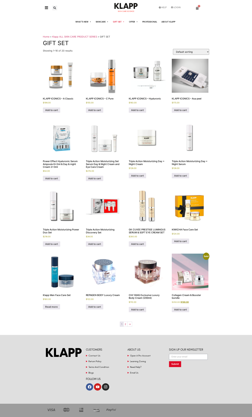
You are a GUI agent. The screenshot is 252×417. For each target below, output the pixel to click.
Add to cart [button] (51, 110)
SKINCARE (101, 21)
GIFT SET (117, 21)
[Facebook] (89, 387)
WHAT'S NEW (81, 21)
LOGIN (177, 7)
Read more (51, 306)
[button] (47, 8)
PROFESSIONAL (149, 21)
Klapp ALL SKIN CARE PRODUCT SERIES (74, 36)
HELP (164, 7)
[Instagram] (105, 387)
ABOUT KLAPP (168, 21)
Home (46, 36)
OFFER (132, 21)
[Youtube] (97, 387)
